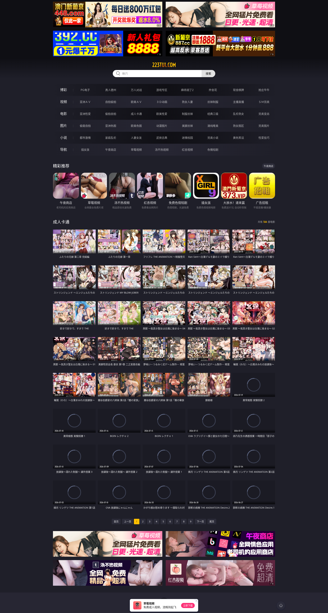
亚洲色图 (110, 126)
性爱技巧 (263, 138)
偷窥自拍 (85, 126)
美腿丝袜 (187, 126)
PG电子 (85, 90)
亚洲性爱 (85, 114)
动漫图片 (161, 126)
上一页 (127, 521)
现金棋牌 (238, 90)
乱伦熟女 (238, 114)
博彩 (63, 90)
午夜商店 (110, 150)
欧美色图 (136, 126)
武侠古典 (161, 138)
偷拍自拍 (110, 114)
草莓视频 (136, 150)
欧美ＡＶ (136, 102)
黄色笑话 (238, 138)
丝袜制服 (212, 102)
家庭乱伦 (110, 138)
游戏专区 (161, 90)
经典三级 (212, 114)
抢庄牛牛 (263, 90)
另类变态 (263, 114)
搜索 (208, 73)
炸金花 (213, 90)
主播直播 (238, 102)
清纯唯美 (212, 126)
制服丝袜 (187, 114)
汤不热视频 (162, 150)
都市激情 (85, 138)
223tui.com (164, 64)
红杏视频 (187, 150)
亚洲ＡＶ (85, 102)
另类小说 (212, 138)
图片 (63, 125)
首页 (116, 521)
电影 (63, 113)
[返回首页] (281, 605)
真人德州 (110, 90)
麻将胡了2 (187, 90)
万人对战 (136, 90)
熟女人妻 (187, 102)
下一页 (200, 521)
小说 (63, 137)
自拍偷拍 (110, 102)
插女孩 (85, 150)
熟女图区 (238, 126)
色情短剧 (212, 150)
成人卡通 (136, 114)
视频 (63, 101)
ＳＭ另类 (263, 102)
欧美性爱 (161, 114)
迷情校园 (187, 138)
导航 (63, 149)
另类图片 (263, 126)
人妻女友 (136, 138)
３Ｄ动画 (161, 102)
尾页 (211, 521)
